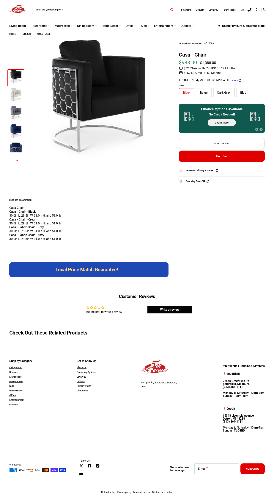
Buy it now (222, 156)
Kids (11, 386)
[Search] (172, 10)
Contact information (162, 492)
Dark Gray (226, 93)
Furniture (26, 33)
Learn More (222, 122)
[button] (256, 10)
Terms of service (142, 492)
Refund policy (108, 492)
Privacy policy (124, 492)
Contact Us (82, 390)
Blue (245, 93)
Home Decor (16, 390)
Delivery (81, 381)
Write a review (169, 309)
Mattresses (15, 376)
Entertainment (16, 400)
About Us (81, 367)
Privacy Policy (84, 386)
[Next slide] (17, 161)
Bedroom (14, 372)
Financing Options (86, 372)
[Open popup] (217, 170)
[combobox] (104, 10)
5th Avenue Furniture (165, 382)
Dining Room (16, 381)
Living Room (15, 367)
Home (12, 33)
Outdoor (13, 404)
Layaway (81, 376)
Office (12, 395)
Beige (206, 93)
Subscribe (252, 468)
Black (188, 93)
